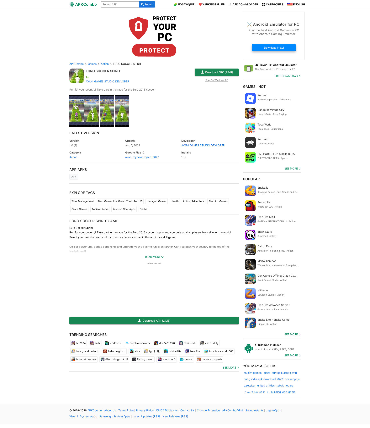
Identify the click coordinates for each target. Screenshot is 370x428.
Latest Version (84, 133)
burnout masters (86, 359)
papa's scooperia (212, 359)
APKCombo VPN (232, 410)
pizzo (266, 372)
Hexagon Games (156, 201)
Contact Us (187, 410)
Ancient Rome (100, 209)
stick (137, 351)
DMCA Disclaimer (167, 410)
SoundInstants (254, 410)
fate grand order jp (87, 351)
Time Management (82, 201)
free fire (195, 351)
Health (175, 201)
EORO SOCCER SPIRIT (103, 71)
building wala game (283, 391)
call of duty (212, 343)
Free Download (286, 76)
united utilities (266, 385)
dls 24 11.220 (167, 343)
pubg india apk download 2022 (263, 379)
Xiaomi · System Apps (83, 416)
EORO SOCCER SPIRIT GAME (93, 221)
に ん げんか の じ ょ (256, 391)
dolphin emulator (140, 343)
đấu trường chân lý (116, 359)
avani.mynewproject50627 (142, 157)
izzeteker (249, 385)
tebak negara (285, 385)
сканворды (292, 379)
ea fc (98, 343)
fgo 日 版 (154, 351)
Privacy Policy (145, 410)
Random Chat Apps (124, 209)
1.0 (73, 145)
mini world (190, 343)
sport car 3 (169, 359)
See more (229, 367)
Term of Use (126, 410)
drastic (189, 359)
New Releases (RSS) (175, 416)
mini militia (175, 351)
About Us (110, 410)
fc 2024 (81, 343)
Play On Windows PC (216, 80)
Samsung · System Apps (114, 416)
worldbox (115, 343)
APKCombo (76, 63)
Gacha (143, 209)
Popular (251, 179)
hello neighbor (116, 351)
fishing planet (145, 359)
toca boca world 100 (221, 351)
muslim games (253, 372)
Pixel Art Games (218, 201)
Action (73, 157)
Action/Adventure (193, 201)
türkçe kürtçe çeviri (284, 372)
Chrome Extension (208, 410)
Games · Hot (254, 87)
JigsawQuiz (273, 410)
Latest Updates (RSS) (146, 416)
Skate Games (79, 209)
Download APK (219, 72)
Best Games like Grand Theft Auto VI (120, 201)
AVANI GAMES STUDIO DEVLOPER (107, 81)
